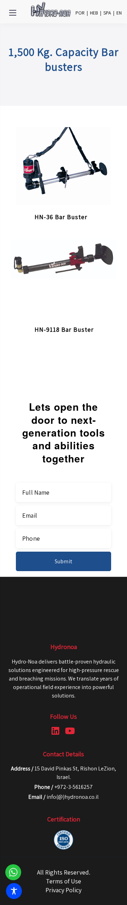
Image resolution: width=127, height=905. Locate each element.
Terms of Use (63, 881)
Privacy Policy (63, 890)
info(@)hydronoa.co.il (73, 797)
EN (119, 13)
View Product (84, 210)
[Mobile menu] (12, 12)
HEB (94, 13)
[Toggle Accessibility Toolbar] (14, 891)
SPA (107, 13)
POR (80, 13)
